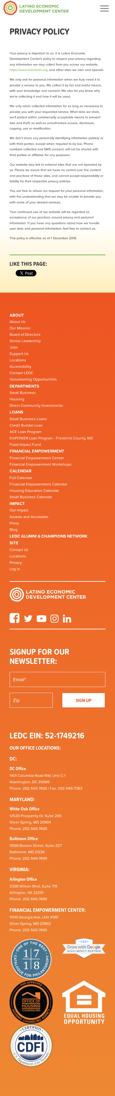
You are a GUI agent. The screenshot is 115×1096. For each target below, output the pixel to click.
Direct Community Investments (36, 405)
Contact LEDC (21, 373)
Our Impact (19, 510)
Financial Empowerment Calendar (38, 484)
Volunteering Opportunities (33, 379)
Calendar (20, 471)
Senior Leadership (25, 341)
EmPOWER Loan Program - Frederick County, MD (51, 438)
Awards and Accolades (29, 517)
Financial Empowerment (37, 451)
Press (14, 523)
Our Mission (20, 328)
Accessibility (20, 366)
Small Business (23, 393)
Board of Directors (25, 334)
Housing (17, 399)
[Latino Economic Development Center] (36, 8)
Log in (15, 569)
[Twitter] (28, 621)
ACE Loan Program (26, 432)
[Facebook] (14, 621)
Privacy (16, 562)
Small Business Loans (28, 419)
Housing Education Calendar (34, 490)
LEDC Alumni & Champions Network (48, 536)
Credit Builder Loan (26, 425)
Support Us (19, 354)
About (17, 315)
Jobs (14, 347)
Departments (24, 386)
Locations (18, 360)
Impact (17, 504)
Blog (14, 529)
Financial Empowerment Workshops (41, 464)
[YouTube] (41, 621)
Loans (16, 412)
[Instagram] (54, 621)
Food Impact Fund (25, 444)
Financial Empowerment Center (37, 458)
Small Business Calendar (31, 497)
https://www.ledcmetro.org (29, 69)
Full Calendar (21, 478)
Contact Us (19, 550)
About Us (18, 322)
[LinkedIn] (67, 621)
